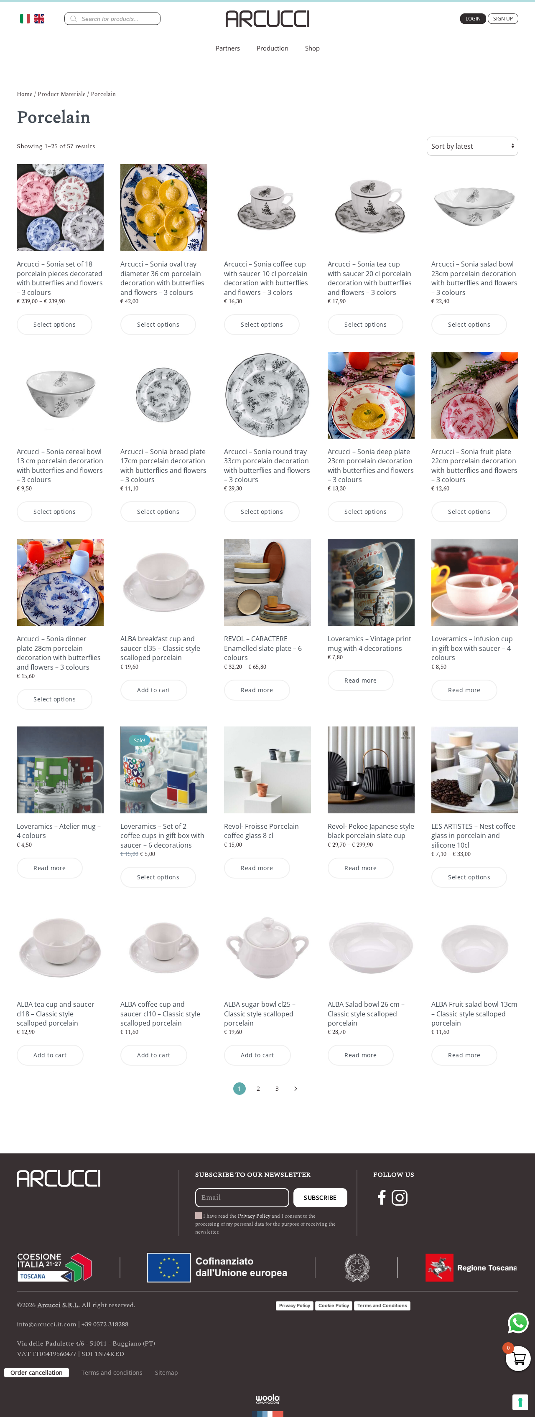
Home (25, 94)
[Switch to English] (41, 18)
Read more (257, 690)
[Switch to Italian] (27, 18)
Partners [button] (228, 48)
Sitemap (166, 1372)
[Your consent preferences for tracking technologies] (520, 1402)
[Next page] (296, 1088)
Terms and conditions (112, 1372)
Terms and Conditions (382, 1305)
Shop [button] (312, 48)
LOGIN (473, 18)
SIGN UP (503, 18)
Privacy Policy (254, 1216)
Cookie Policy (333, 1305)
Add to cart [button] (154, 690)
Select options (54, 324)
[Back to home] (267, 18)
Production (272, 48)
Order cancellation (36, 1372)
